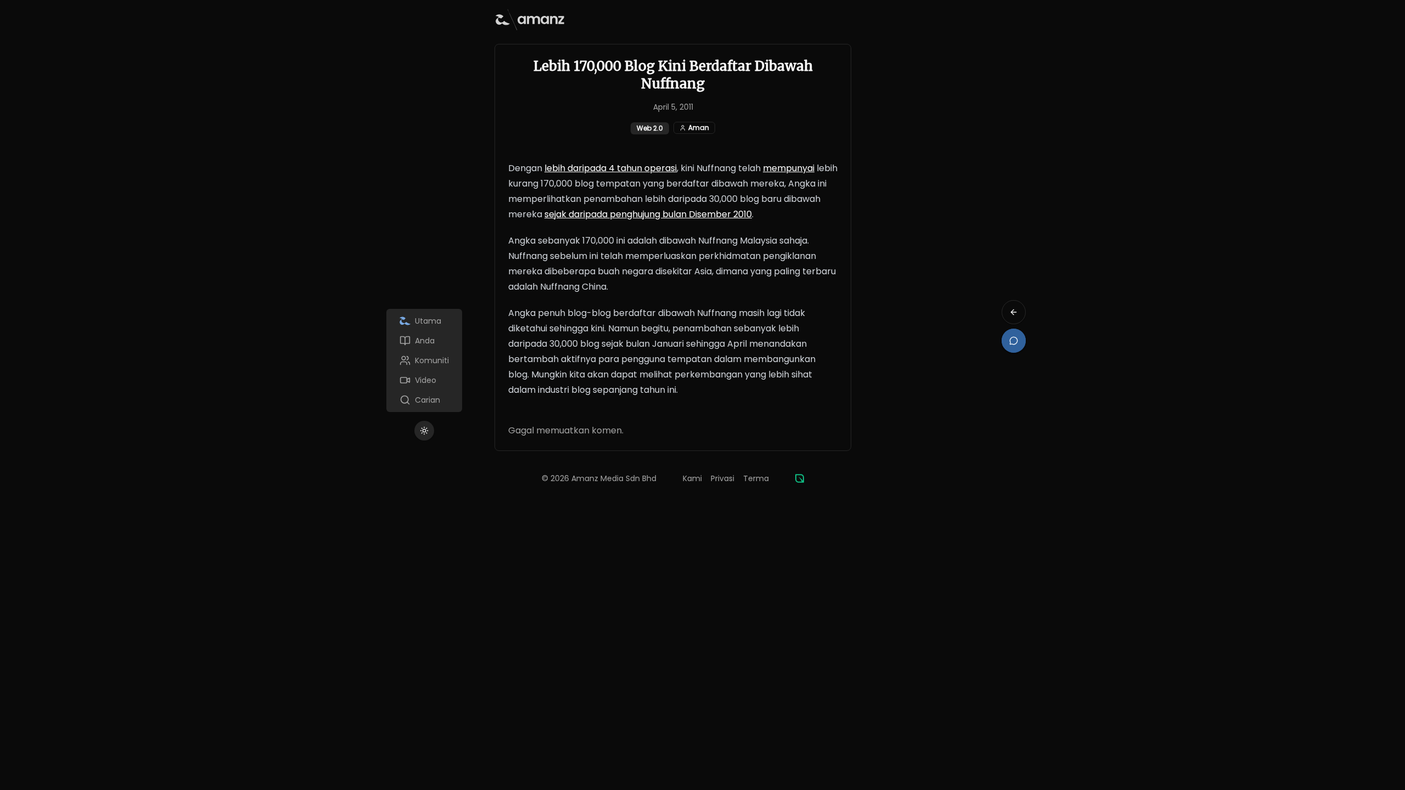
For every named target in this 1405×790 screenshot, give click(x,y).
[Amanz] (799, 478)
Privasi (722, 478)
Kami (692, 478)
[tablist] (424, 360)
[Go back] (1014, 312)
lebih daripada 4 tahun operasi (610, 168)
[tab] (424, 321)
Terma (756, 478)
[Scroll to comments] (1014, 341)
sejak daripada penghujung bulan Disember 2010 (648, 214)
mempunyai (788, 168)
